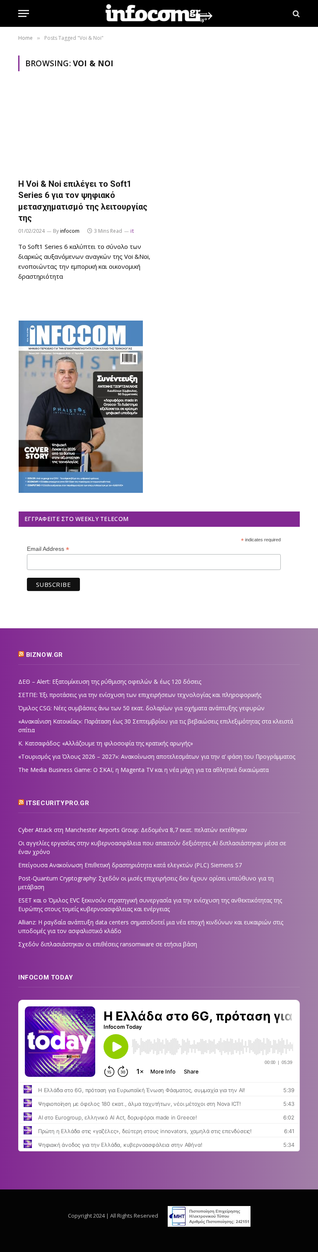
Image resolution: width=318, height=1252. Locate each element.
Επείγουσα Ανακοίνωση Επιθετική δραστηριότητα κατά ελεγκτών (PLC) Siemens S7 (130, 865)
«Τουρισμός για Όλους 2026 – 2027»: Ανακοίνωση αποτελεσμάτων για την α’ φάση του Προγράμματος (156, 756)
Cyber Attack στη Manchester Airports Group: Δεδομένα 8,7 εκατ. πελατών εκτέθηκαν (132, 830)
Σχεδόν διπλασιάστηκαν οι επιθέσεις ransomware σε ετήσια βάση (107, 944)
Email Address (48, 549)
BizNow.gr (44, 655)
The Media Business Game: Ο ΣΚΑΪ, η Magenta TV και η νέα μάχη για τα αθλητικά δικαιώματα (143, 770)
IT (132, 230)
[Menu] (23, 13)
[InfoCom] (159, 13)
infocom (70, 230)
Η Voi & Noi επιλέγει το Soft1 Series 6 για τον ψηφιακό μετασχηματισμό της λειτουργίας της (82, 201)
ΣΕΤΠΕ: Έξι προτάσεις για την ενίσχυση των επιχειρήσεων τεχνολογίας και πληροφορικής (139, 695)
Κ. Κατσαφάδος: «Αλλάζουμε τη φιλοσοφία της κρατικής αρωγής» (105, 743)
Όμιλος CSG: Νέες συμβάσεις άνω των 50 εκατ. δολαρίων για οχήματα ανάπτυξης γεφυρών (141, 708)
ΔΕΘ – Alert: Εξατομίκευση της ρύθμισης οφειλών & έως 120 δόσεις (109, 681)
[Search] (295, 13)
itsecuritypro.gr (57, 803)
